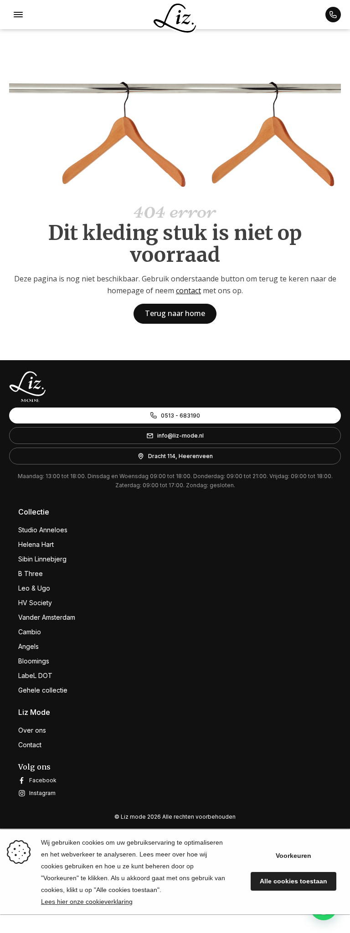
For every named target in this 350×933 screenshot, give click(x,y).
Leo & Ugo (34, 588)
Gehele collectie (42, 690)
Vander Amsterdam (46, 617)
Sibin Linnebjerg (42, 559)
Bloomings (33, 661)
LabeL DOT (35, 675)
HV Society (35, 603)
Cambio (29, 632)
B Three (30, 573)
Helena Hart (36, 544)
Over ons (32, 730)
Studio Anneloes (42, 530)
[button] (333, 14)
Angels (28, 646)
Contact (29, 745)
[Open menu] (18, 14)
